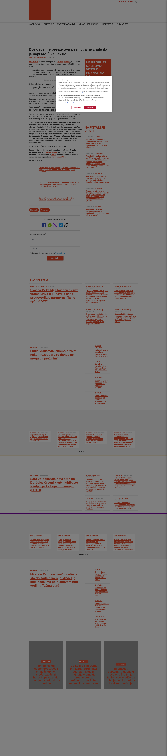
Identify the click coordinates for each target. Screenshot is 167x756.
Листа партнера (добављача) (66, 102)
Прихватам (90, 107)
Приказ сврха (77, 107)
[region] (84, 94)
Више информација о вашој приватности (92, 92)
